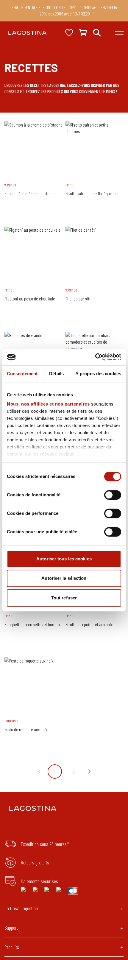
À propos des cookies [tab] (98, 373)
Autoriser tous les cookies (64, 558)
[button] (39, 771)
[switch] (112, 495)
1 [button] (54, 771)
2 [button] (73, 771)
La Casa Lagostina (21, 908)
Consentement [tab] (22, 373)
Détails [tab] (56, 373)
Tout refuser (64, 597)
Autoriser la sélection (63, 578)
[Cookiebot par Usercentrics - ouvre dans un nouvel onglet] (95, 357)
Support (11, 927)
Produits (11, 947)
